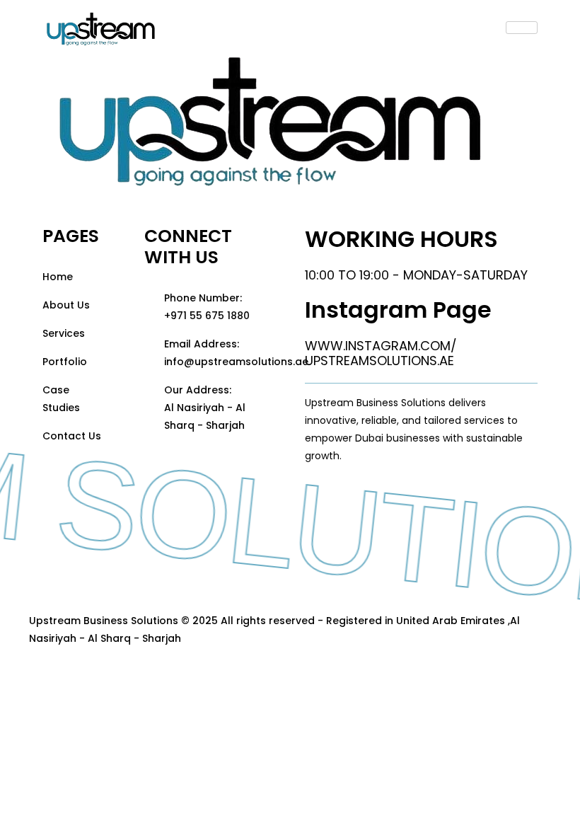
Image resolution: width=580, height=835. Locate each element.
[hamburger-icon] (522, 27)
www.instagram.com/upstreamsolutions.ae (381, 353)
